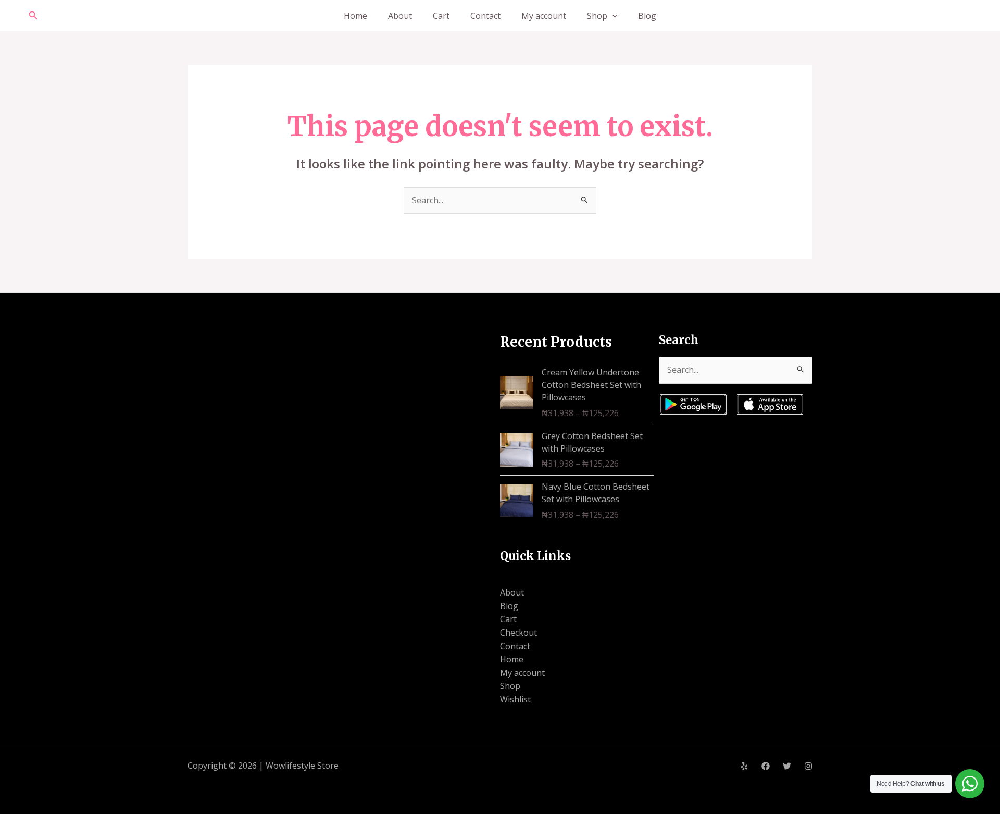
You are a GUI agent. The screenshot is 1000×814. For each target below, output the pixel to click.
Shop (597, 15)
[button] (33, 15)
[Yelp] (744, 766)
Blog (647, 15)
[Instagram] (808, 766)
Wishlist (515, 699)
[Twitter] (787, 766)
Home (355, 15)
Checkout (518, 632)
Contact (485, 15)
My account (543, 15)
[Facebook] (765, 766)
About (400, 15)
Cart (441, 15)
